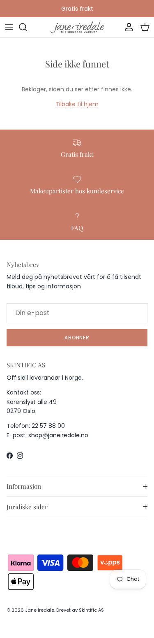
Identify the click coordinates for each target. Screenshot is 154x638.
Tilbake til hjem (77, 104)
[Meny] (9, 27)
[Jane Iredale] (77, 27)
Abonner (77, 337)
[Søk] (27, 27)
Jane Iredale (39, 610)
